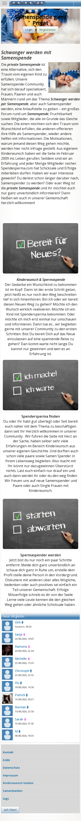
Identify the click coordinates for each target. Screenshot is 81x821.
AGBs (6, 760)
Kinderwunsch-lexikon (18, 783)
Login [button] (28, 30)
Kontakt (8, 752)
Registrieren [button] (48, 30)
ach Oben (10, 810)
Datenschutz (11, 767)
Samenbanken (12, 791)
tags (6, 798)
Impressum (10, 775)
